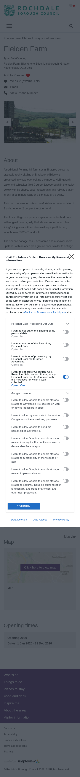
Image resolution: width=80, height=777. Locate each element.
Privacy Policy (61, 519)
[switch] (66, 332)
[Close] (72, 257)
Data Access (40, 519)
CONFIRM (24, 506)
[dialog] (40, 388)
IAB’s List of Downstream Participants (44, 312)
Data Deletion (19, 519)
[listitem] (40, 324)
